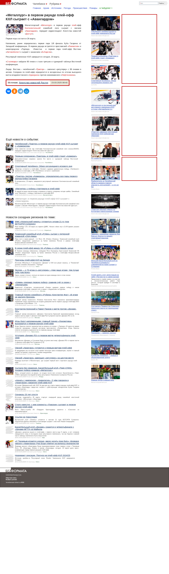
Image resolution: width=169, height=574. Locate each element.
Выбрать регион (11, 479)
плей (74, 25)
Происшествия (80, 8)
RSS (22, 482)
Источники (56, 8)
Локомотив (73, 46)
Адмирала (34, 75)
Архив (46, 8)
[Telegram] (20, 91)
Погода (67, 8)
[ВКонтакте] (8, 91)
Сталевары (12, 62)
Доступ (29, 34)
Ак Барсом (46, 52)
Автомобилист (13, 52)
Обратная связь (11, 478)
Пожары (93, 8)
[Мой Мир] (26, 91)
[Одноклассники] (14, 91)
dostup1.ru (13, 35)
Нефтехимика (68, 75)
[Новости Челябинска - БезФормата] (14, 3)
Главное (37, 8)
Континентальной (33, 28)
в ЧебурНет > (106, 8)
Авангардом (31, 31)
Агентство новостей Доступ (33, 82)
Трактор (40, 69)
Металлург (46, 25)
